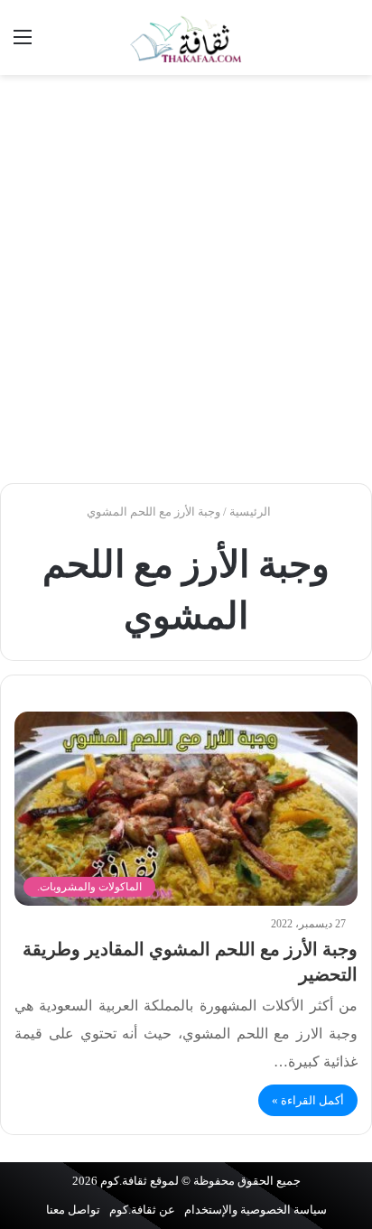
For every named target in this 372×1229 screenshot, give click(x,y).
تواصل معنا (73, 1209)
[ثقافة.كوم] (186, 37)
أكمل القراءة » (308, 1100)
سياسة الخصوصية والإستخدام (255, 1209)
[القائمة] (23, 43)
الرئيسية (251, 511)
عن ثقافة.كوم (142, 1209)
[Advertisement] (186, 279)
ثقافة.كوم (123, 1180)
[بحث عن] (349, 43)
